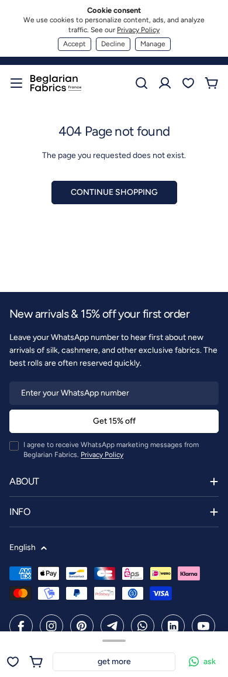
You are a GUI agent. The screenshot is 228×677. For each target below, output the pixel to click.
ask (209, 661)
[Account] (165, 83)
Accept (74, 44)
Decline (113, 44)
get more (114, 661)
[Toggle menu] (16, 83)
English (22, 547)
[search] (141, 83)
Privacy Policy (138, 30)
